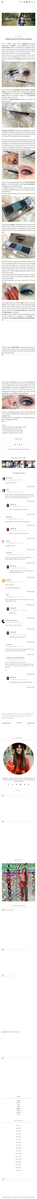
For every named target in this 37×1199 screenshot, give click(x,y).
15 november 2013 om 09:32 (14, 622)
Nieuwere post (6, 723)
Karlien (9, 580)
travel (18, 1114)
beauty (13, 449)
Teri (7, 490)
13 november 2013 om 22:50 (14, 554)
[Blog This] (22, 445)
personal (18, 1112)
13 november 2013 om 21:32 (14, 519)
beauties (9, 517)
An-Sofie (9, 553)
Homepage (19, 722)
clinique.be (20, 433)
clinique (17, 449)
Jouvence (9, 478)
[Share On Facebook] (17, 445)
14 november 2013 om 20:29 (14, 597)
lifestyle (18, 1110)
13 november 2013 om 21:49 (14, 543)
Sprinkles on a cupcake (18, 1197)
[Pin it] (19, 445)
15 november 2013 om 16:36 (18, 506)
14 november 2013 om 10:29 (14, 582)
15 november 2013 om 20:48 (18, 679)
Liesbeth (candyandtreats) (15, 658)
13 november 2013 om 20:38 (14, 491)
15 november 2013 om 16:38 (18, 634)
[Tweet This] (15, 445)
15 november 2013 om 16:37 (18, 530)
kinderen (18, 1108)
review (27, 449)
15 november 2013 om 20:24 (14, 659)
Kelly (8, 541)
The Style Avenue (12, 620)
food (18, 1104)
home (18, 1106)
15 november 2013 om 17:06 (14, 646)
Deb (7, 595)
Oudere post (31, 723)
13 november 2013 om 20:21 (14, 480)
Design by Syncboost (29, 1197)
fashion (18, 1102)
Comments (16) (18, 439)
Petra (12, 504)
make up (22, 449)
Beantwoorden (30, 486)
